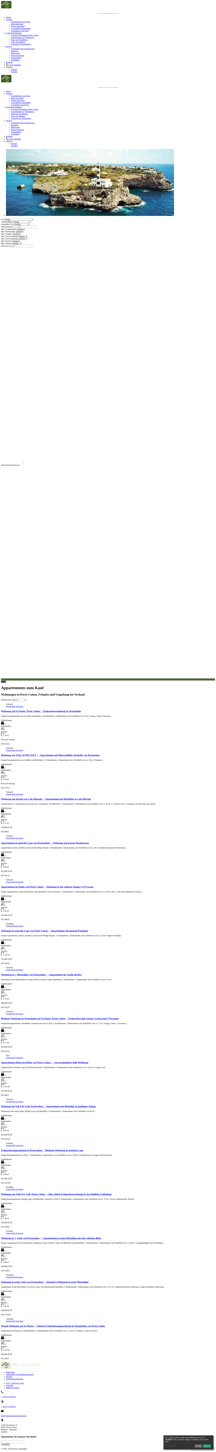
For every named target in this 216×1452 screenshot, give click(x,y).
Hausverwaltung (17, 55)
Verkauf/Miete (6, 222)
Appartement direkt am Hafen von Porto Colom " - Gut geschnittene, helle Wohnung (44, 1062)
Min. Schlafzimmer (8, 229)
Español (14, 72)
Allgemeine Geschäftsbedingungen (20, 1374)
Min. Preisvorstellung (9, 236)
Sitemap (9, 1377)
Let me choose (170, 1446)
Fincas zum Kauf (17, 26)
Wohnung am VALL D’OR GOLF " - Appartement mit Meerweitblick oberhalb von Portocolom (50, 755)
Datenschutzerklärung (14, 1379)
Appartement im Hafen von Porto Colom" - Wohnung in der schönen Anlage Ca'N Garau (47, 887)
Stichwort (5, 246)
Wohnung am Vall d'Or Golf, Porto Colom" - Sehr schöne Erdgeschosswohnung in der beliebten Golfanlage (56, 1194)
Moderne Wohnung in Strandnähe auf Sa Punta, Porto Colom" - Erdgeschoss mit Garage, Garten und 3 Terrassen (60, 1018)
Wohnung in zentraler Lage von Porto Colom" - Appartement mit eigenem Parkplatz (44, 931)
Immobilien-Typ (7, 224)
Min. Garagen (6, 234)
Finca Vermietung (18, 42)
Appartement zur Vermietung (22, 37)
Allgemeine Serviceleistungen (22, 49)
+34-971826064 (14, 65)
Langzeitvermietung (14, 33)
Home (8, 17)
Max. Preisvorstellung (9, 239)
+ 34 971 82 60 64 (8, 1397)
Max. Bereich (6, 243)
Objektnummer (7, 227)
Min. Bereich (6, 241)
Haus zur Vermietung (19, 40)
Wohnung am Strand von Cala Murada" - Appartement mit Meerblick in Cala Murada (46, 799)
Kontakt (9, 62)
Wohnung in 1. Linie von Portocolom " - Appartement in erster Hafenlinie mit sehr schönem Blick (51, 1238)
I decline (198, 1446)
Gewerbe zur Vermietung (21, 44)
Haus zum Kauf (17, 24)
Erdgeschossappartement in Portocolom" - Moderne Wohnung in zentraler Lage (42, 1150)
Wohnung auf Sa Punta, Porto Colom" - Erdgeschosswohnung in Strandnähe (41, 711)
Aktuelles (10, 1385)
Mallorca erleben (12, 1388)
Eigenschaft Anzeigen (14, 706)
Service (9, 46)
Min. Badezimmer (8, 232)
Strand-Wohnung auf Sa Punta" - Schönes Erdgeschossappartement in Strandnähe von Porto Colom (53, 1326)
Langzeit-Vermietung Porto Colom (24, 35)
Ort (2, 219)
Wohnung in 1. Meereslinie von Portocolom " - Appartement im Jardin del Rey (41, 974)
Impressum (10, 1372)
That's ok (207, 1446)
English (14, 69)
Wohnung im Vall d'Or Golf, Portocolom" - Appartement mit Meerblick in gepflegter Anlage (48, 1106)
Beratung (14, 51)
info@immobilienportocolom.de (13, 1416)
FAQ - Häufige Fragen (15, 1383)
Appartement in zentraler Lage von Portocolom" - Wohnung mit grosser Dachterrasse (45, 843)
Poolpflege (15, 60)
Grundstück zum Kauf (20, 31)
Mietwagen (15, 53)
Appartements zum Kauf (20, 22)
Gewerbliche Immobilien (21, 28)
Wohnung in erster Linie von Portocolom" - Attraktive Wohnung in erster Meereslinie (44, 1282)
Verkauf (9, 19)
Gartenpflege (16, 58)
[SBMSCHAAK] (20, 1368)
